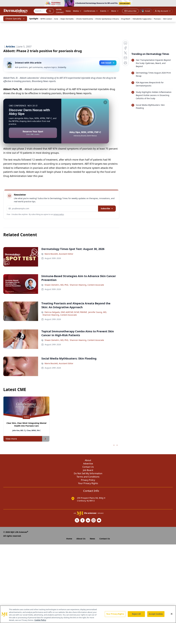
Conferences (89, 11)
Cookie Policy (40, 620)
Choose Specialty (13, 18)
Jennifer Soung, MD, (97, 312)
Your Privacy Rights (88, 483)
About (88, 460)
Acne (56, 19)
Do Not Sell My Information (88, 473)
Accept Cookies (156, 614)
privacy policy (58, 214)
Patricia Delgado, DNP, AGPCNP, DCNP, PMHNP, (66, 312)
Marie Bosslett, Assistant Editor (59, 254)
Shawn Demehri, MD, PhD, (57, 285)
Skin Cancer (167, 19)
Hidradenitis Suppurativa (142, 19)
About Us (80, 538)
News (68, 11)
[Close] (172, 614)
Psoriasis (157, 19)
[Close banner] (172, 3)
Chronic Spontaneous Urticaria (107, 19)
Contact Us (88, 466)
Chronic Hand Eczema (84, 19)
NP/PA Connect (60, 11)
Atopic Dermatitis (67, 19)
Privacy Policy (88, 480)
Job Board (88, 470)
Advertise (88, 463)
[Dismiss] (105, 102)
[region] (88, 614)
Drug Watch (125, 19)
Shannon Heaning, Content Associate (87, 285)
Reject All (136, 614)
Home (69, 538)
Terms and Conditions (88, 476)
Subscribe (105, 208)
